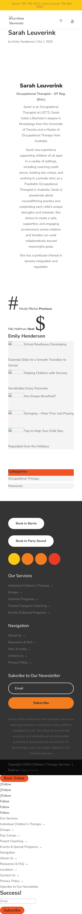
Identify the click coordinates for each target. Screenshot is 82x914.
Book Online (14, 778)
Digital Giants (29, 770)
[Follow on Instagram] (27, 559)
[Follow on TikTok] (41, 559)
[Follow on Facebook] (14, 559)
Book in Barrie (26, 523)
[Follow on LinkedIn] (54, 559)
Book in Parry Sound (31, 541)
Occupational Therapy (23, 478)
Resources (15, 486)
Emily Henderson (23, 42)
